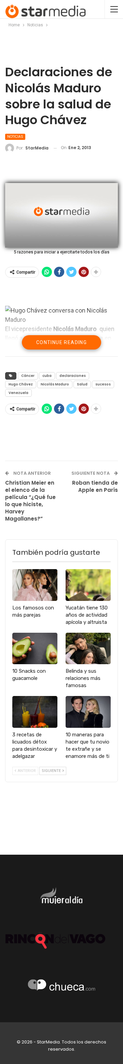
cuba (47, 375)
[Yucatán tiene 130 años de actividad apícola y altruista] (88, 585)
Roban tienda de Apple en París (95, 486)
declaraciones (72, 375)
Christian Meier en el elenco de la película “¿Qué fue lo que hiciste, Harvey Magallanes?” (30, 500)
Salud (82, 384)
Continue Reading (61, 342)
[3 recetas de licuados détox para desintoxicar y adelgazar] (34, 711)
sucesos (103, 384)
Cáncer (28, 375)
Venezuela (18, 392)
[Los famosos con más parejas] (34, 585)
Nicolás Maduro (55, 384)
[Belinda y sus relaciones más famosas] (88, 648)
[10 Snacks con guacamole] (34, 648)
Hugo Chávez (21, 384)
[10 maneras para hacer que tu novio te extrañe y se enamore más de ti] (88, 711)
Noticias (15, 136)
